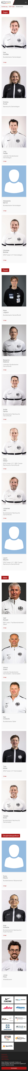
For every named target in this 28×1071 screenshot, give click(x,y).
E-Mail (4, 62)
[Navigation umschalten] (26, 2)
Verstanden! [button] (14, 1068)
